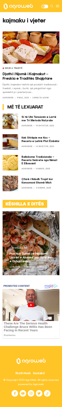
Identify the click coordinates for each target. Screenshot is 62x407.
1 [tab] (50, 216)
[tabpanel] (31, 243)
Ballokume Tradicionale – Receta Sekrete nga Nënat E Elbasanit (39, 160)
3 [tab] (54, 216)
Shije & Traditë (13, 68)
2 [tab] (52, 216)
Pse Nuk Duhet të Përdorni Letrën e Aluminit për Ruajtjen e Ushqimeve (30, 257)
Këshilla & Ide (19, 248)
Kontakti (39, 373)
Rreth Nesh (23, 373)
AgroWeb (8, 98)
